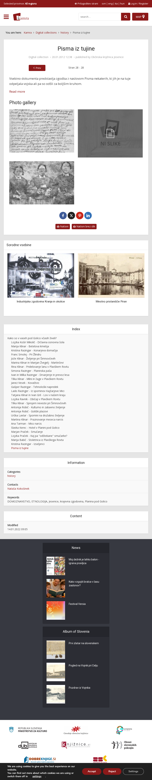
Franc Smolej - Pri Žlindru (26, 354)
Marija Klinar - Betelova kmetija (30, 346)
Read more (17, 91)
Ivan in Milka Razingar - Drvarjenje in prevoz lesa (40, 375)
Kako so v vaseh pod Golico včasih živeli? (32, 338)
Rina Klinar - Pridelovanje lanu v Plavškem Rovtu (40, 366)
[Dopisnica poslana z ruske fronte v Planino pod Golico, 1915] (41, 131)
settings (36, 776)
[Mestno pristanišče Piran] (63, 275)
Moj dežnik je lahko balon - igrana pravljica (84, 561)
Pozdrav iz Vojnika (79, 687)
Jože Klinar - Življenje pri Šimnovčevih (33, 358)
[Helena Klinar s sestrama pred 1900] (41, 182)
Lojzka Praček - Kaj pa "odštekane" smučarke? (39, 436)
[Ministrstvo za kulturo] (28, 730)
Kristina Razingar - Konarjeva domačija (34, 350)
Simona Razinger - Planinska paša (31, 370)
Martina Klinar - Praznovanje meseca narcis (37, 419)
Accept (92, 771)
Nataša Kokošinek (18, 488)
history (11, 476)
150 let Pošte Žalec (133, 306)
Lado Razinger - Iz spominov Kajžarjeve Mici (37, 391)
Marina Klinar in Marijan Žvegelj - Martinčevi (37, 362)
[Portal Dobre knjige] (40, 760)
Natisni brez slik (85, 226)
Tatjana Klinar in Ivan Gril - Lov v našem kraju (38, 395)
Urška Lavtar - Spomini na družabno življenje (38, 415)
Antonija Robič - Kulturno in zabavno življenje (38, 407)
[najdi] (125, 17)
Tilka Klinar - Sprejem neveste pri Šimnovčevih (38, 403)
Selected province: (20, 3)
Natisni (63, 226)
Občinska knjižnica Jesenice (107, 57)
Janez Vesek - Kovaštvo (25, 383)
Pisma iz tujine (20, 448)
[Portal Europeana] (124, 730)
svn (104, 3)
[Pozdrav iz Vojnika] (56, 694)
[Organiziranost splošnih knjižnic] (76, 730)
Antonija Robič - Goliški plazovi (29, 411)
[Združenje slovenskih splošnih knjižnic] (76, 745)
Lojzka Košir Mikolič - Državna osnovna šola (37, 342)
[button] (135, 283)
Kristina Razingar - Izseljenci (27, 444)
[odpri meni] (6, 17)
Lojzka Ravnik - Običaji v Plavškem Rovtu (35, 399)
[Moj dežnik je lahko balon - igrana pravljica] (56, 566)
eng (110, 3)
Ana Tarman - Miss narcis (26, 423)
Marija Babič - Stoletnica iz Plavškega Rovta (37, 440)
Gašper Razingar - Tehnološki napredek (34, 387)
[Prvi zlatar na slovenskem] (56, 649)
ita (116, 3)
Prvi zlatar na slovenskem (84, 643)
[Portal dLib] (28, 745)
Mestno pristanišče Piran (63, 301)
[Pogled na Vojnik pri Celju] (56, 672)
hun (122, 3)
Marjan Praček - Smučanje (27, 431)
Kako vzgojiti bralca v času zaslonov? (84, 583)
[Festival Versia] (56, 610)
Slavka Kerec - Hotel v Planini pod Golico (35, 427)
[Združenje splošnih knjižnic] (100, 760)
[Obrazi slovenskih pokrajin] (124, 745)
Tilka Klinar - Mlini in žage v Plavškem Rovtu (37, 379)
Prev (38, 68)
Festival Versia (77, 603)
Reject (112, 771)
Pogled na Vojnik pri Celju (83, 665)
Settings (133, 771)
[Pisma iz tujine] (110, 133)
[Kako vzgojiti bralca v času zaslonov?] (56, 588)
